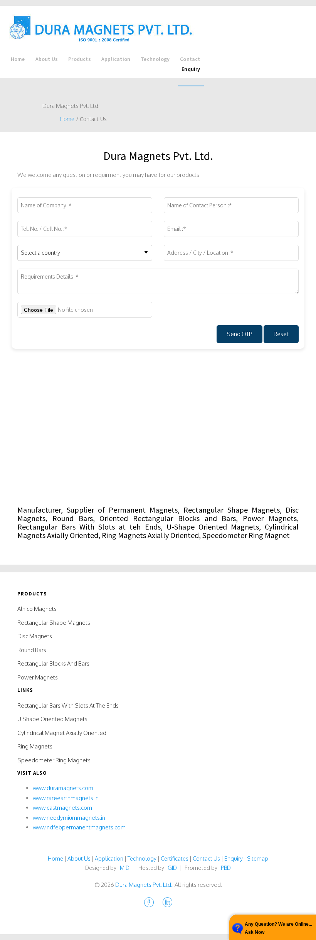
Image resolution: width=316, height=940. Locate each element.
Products (79, 58)
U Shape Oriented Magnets (52, 719)
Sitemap (257, 858)
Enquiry (191, 69)
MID (124, 867)
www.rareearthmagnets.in (66, 798)
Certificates (174, 858)
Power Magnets (37, 677)
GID (172, 867)
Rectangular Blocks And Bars (53, 663)
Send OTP (239, 334)
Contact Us (206, 858)
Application (115, 58)
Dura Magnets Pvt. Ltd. (143, 884)
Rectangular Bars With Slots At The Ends (68, 705)
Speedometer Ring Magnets (54, 760)
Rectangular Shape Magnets (53, 622)
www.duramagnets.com (63, 788)
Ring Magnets (34, 746)
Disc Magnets (34, 636)
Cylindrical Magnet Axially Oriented (61, 733)
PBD (226, 867)
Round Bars (31, 650)
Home (18, 58)
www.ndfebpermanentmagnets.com (79, 827)
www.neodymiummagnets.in (69, 817)
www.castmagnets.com (62, 807)
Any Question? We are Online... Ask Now (278, 928)
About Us (46, 58)
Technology (155, 58)
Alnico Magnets (37, 608)
